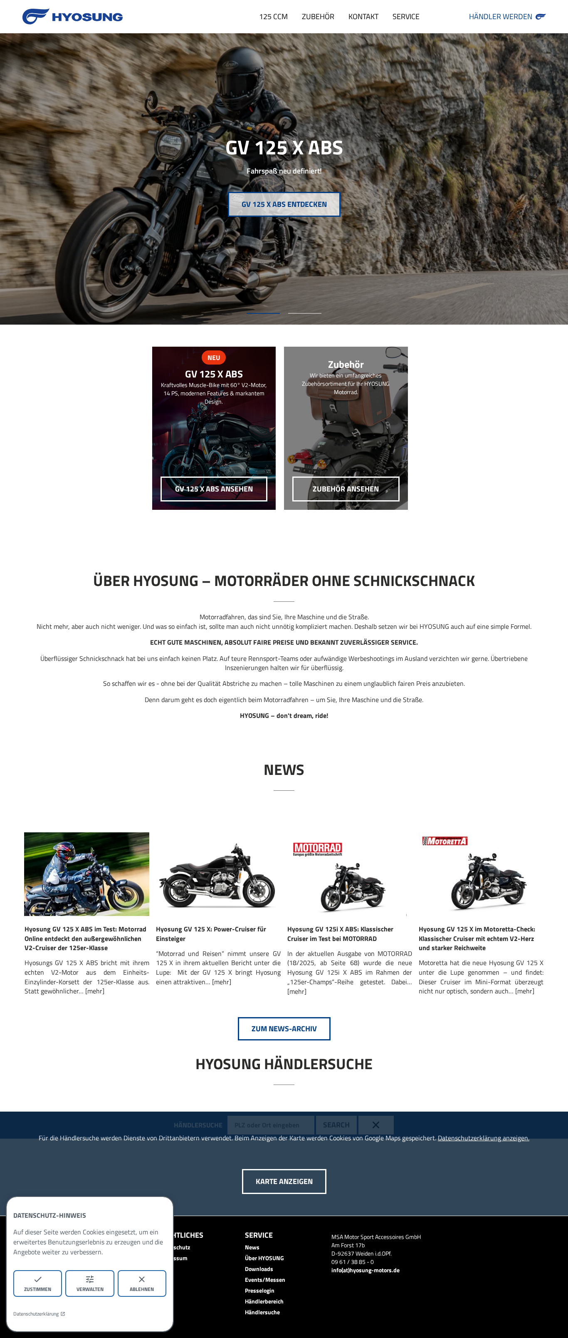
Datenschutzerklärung (36, 1314)
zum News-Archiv (284, 1028)
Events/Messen (265, 1279)
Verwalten (90, 1289)
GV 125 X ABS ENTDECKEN (284, 204)
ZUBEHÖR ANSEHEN (346, 488)
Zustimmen (37, 1289)
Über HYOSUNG (264, 1258)
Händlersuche (262, 1312)
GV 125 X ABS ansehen (214, 488)
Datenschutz (174, 1247)
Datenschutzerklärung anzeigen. (483, 1138)
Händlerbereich (264, 1301)
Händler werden (500, 16)
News (252, 1247)
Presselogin (259, 1290)
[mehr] (94, 991)
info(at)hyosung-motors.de (365, 1270)
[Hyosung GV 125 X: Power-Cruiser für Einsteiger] (218, 874)
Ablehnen (142, 1289)
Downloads (259, 1268)
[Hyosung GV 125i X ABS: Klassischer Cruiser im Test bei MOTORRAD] (349, 874)
